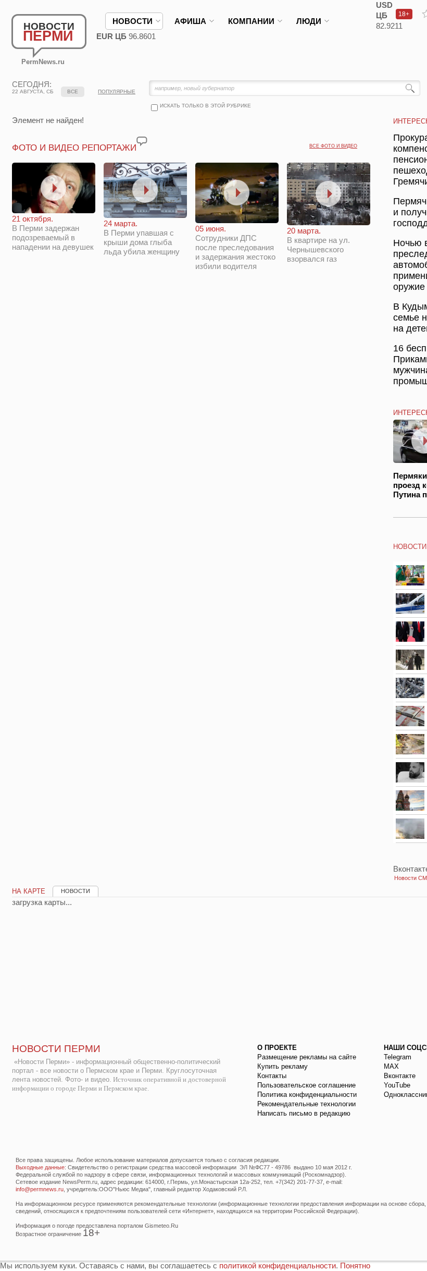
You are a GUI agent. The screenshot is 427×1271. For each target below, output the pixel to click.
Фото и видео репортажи (74, 148)
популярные (116, 91)
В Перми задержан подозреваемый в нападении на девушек (53, 232)
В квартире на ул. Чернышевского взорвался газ (318, 244)
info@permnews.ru (40, 1189)
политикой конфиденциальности (277, 1265)
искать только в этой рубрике (205, 105)
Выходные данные (40, 1167)
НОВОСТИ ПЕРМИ (56, 1048)
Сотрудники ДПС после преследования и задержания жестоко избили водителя (235, 247)
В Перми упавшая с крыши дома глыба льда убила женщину (142, 237)
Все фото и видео (333, 146)
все (72, 91)
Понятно (355, 1265)
